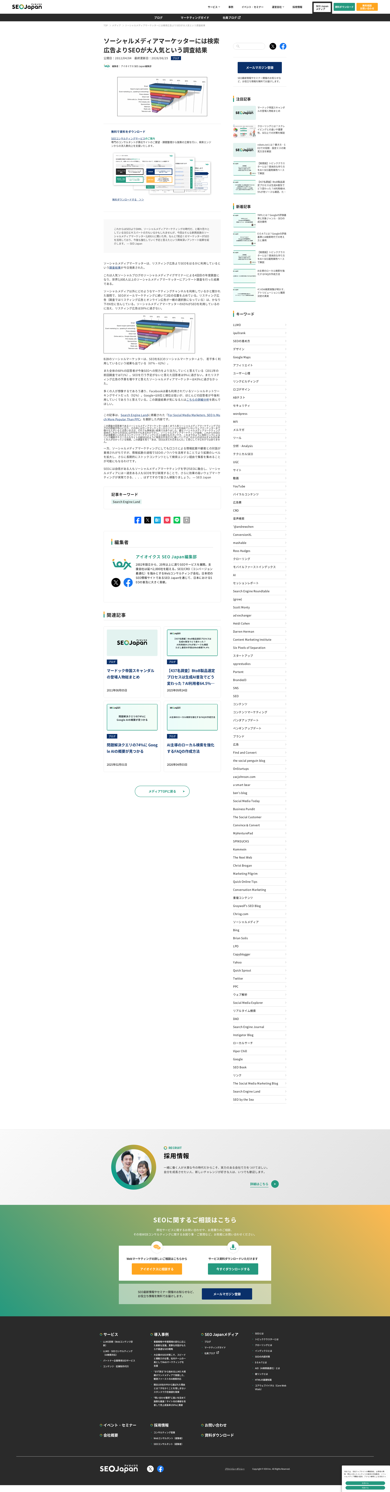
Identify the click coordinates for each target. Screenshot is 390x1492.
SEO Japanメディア (322, 7)
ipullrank (239, 333)
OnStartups (241, 769)
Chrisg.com (240, 914)
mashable (239, 543)
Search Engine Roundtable (251, 591)
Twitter (238, 978)
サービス (213, 7)
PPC (235, 986)
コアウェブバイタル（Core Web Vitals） (270, 1387)
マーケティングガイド (195, 17)
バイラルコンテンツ (246, 494)
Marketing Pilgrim (245, 873)
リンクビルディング (246, 381)
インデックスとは (263, 1350)
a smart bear (241, 785)
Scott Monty (241, 607)
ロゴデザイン (241, 389)
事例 (230, 7)
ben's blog (240, 793)
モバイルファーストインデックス (254, 567)
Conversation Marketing (249, 890)
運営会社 (277, 7)
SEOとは (259, 1333)
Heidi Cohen (241, 623)
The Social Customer (247, 817)
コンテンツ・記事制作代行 (116, 1366)
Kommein (239, 849)
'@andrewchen (243, 526)
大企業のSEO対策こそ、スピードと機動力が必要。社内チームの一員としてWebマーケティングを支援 (170, 1360)
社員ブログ (230, 17)
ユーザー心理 (241, 373)
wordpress (240, 413)
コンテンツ (240, 704)
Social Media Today (246, 801)
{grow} (237, 599)
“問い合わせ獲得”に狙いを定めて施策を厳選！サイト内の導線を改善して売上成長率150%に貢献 (170, 1401)
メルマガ (239, 430)
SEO (236, 696)
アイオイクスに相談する (157, 1269)
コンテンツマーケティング (250, 712)
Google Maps (242, 357)
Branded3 (239, 680)
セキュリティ (241, 405)
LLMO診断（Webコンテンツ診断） (118, 1343)
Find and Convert (245, 752)
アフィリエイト (243, 365)
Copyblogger (241, 954)
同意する (365, 1488)
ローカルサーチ (243, 1043)
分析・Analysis (243, 446)
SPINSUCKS (241, 841)
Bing (236, 930)
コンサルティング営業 (164, 1432)
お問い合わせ (216, 1425)
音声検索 (239, 518)
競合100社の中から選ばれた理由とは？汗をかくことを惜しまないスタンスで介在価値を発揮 (170, 1388)
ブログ (158, 17)
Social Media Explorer (248, 1003)
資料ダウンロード (344, 6)
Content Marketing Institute (252, 639)
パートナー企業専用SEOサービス (119, 1360)
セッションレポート (246, 583)
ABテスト (239, 397)
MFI (235, 422)
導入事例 (161, 1334)
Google (238, 1059)
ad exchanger (242, 615)
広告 (236, 744)
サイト (237, 470)
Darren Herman (243, 631)
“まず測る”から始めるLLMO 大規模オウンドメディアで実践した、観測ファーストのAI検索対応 (170, 1375)
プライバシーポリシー (235, 1468)
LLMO (237, 325)
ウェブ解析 (240, 994)
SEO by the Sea (243, 1099)
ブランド (239, 736)
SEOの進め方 (241, 341)
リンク (237, 1075)
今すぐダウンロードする (233, 1269)
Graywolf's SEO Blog (247, 906)
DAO (236, 1019)
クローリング (241, 559)
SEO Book (240, 1067)
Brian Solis (240, 938)
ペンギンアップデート (247, 728)
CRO (236, 510)
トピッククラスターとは (266, 1339)
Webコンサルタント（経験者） (169, 1438)
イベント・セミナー (253, 7)
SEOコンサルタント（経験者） (169, 1443)
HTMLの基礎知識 (263, 1379)
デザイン (239, 349)
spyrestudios (242, 664)
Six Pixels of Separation (249, 647)
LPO (236, 946)
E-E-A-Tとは (261, 1362)
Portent (238, 672)
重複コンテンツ (243, 898)
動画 (236, 478)
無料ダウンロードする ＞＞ (128, 199)
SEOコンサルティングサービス (128, 138)
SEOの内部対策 (262, 1356)
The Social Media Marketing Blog (255, 1083)
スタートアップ (243, 656)
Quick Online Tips (245, 881)
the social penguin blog (249, 760)
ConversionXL (242, 535)
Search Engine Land (134, 415)
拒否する (365, 1483)
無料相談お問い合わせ (367, 7)
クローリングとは (263, 1344)
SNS (236, 688)
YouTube (239, 486)
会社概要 (110, 1435)
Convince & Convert (246, 825)
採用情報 (297, 7)
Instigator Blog (243, 1035)
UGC (236, 462)
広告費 (237, 502)
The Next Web (242, 857)
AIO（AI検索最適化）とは (267, 1368)
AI (234, 575)
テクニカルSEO (243, 454)
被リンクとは (261, 1373)
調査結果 (115, 267)
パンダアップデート (246, 720)
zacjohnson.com (244, 777)
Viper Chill (240, 1051)
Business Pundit (244, 809)
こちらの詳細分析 (197, 399)
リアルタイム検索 (244, 1011)
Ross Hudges (241, 551)
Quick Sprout (242, 970)
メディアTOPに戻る (162, 791)
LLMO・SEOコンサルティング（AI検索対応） (118, 1352)
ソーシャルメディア (246, 922)
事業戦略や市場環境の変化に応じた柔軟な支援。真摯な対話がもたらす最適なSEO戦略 (170, 1345)
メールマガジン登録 (259, 67)
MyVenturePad (243, 833)
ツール (237, 438)
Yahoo (237, 962)
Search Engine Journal (248, 1027)
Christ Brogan (242, 865)
